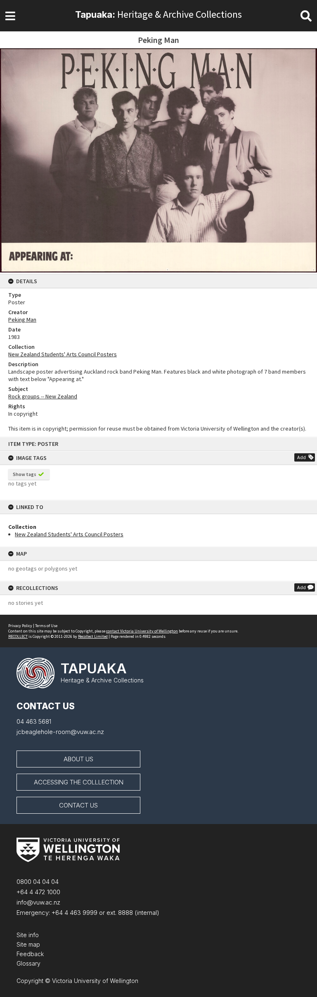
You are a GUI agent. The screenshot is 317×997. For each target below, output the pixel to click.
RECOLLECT (18, 636)
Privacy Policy (20, 625)
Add (301, 457)
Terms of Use (46, 625)
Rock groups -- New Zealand (42, 396)
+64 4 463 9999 (73, 912)
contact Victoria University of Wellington (142, 631)
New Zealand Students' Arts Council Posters (69, 534)
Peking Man (22, 319)
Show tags (24, 474)
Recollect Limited (93, 636)
